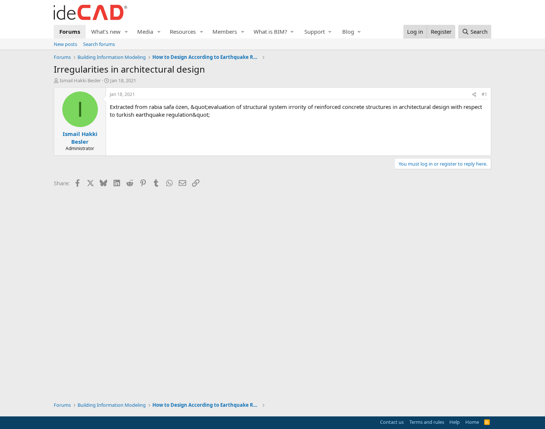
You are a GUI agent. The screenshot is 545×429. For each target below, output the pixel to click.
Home (472, 422)
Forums (69, 31)
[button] (126, 32)
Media (145, 31)
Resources (183, 31)
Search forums (99, 44)
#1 (484, 94)
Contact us (392, 422)
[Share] (474, 94)
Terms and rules (426, 422)
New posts (65, 44)
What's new (105, 31)
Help (454, 422)
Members (224, 31)
